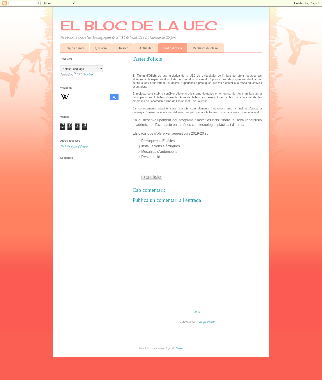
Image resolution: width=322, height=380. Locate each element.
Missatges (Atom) (205, 322)
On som (122, 48)
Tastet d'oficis (172, 48)
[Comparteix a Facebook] (155, 177)
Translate (88, 74)
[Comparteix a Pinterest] (159, 177)
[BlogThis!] (147, 177)
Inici (197, 312)
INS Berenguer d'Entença (74, 146)
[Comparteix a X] (151, 177)
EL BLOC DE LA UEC (138, 25)
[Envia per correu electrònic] (143, 177)
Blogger (179, 348)
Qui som (101, 48)
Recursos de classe (206, 48)
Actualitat (145, 48)
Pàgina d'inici (74, 48)
